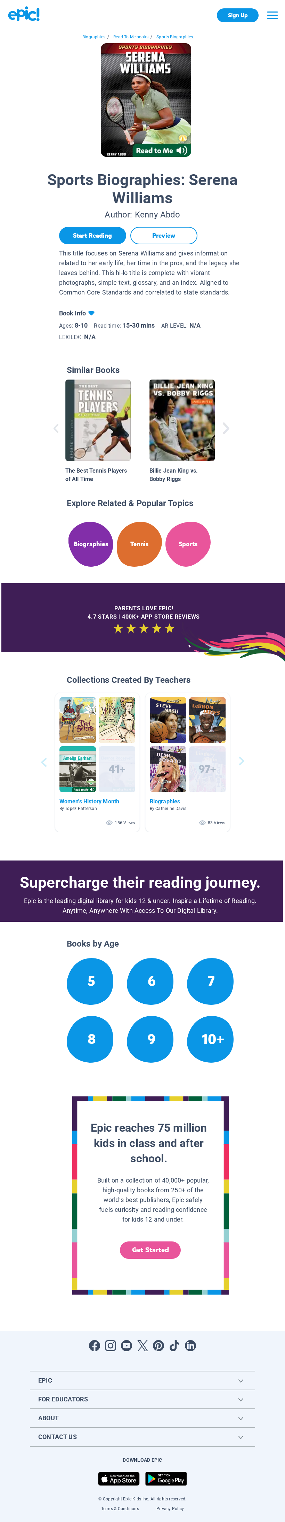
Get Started (150, 1250)
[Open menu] (272, 15)
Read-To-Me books (130, 37)
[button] (97, 762)
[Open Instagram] (110, 1345)
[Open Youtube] (126, 1345)
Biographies (93, 37)
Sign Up (238, 15)
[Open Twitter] (142, 1345)
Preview (163, 235)
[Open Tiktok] (174, 1345)
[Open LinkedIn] (190, 1345)
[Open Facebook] (94, 1345)
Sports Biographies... (176, 37)
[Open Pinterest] (158, 1345)
